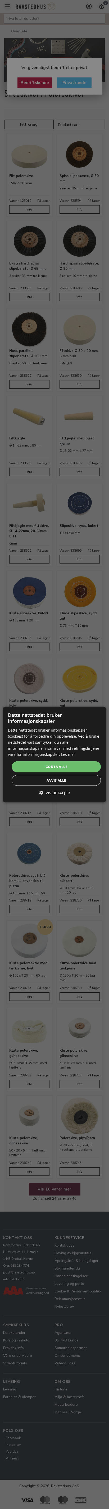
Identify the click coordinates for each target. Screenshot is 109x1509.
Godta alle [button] (56, 766)
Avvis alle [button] (56, 780)
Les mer (68, 754)
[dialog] (54, 754)
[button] (54, 793)
